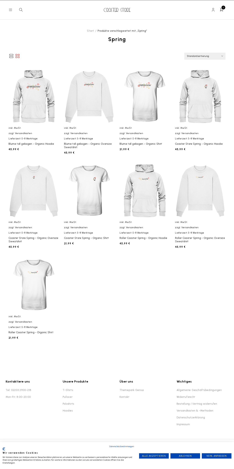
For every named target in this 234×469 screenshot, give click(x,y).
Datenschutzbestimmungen (121, 446)
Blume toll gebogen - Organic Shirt (141, 143)
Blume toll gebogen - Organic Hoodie (31, 143)
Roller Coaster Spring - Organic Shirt (31, 332)
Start (90, 30)
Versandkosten (23, 133)
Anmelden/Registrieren (213, 10)
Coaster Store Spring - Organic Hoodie (199, 143)
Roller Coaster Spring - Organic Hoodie (143, 238)
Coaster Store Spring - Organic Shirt (86, 238)
